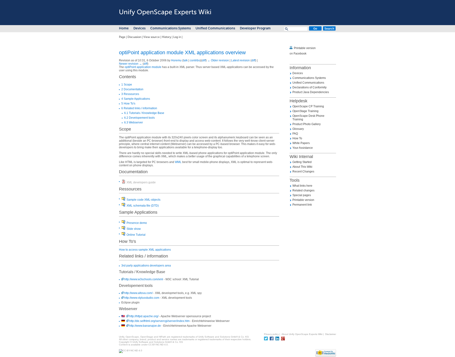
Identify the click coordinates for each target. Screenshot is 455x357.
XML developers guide (141, 182)
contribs (195, 60)
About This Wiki (302, 166)
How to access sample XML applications (145, 249)
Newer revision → (130, 63)
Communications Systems (170, 28)
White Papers (301, 143)
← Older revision (218, 60)
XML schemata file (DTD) (143, 205)
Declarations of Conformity (309, 87)
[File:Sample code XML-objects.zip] (123, 199)
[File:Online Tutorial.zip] (123, 234)
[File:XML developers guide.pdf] (123, 182)
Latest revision (240, 60)
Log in (177, 37)
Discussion (134, 37)
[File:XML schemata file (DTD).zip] (123, 205)
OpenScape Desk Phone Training (308, 117)
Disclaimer (330, 334)
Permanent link (302, 204)
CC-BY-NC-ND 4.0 (158, 344)
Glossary (298, 129)
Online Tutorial (136, 234)
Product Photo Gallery (306, 124)
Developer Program (255, 28)
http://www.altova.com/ (138, 293)
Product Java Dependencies (310, 92)
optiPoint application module (143, 67)
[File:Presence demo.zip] (123, 222)
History (166, 37)
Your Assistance (302, 147)
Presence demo (137, 223)
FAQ (295, 133)
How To (297, 138)
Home (124, 28)
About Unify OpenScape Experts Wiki (302, 334)
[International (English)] (123, 316)
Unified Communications (215, 28)
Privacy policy (271, 334)
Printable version (305, 48)
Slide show (134, 228)
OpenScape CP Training (308, 106)
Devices (139, 28)
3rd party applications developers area (146, 265)
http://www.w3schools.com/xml (143, 279)
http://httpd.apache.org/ (144, 316)
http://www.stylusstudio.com (141, 297)
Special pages (301, 195)
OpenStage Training (305, 111)
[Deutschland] (123, 321)
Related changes (303, 190)
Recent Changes (303, 171)
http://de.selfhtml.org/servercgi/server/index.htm (159, 321)
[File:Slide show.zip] (123, 228)
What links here (302, 185)
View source (151, 37)
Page (122, 37)
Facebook (300, 53)
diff (204, 60)
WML (178, 162)
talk (185, 60)
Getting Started (302, 162)
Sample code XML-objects (143, 199)
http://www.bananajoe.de (145, 325)
